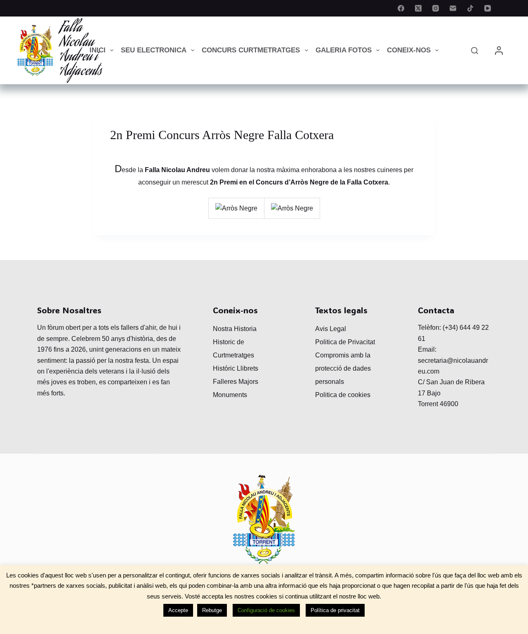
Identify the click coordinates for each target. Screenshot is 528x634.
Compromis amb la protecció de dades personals (343, 368)
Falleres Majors (235, 381)
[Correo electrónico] (453, 8)
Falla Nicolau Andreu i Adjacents (81, 50)
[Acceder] (499, 50)
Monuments (230, 394)
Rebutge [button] (212, 610)
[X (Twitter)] (418, 8)
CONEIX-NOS (409, 50)
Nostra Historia (235, 328)
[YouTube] (487, 8)
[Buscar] (474, 50)
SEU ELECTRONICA (153, 50)
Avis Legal (330, 328)
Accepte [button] (178, 610)
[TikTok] (470, 8)
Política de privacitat (335, 610)
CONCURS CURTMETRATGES (251, 50)
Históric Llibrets (235, 368)
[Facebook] (401, 8)
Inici (98, 50)
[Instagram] (435, 8)
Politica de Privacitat (345, 341)
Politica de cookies (342, 394)
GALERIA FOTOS (344, 50)
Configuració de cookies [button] (266, 610)
